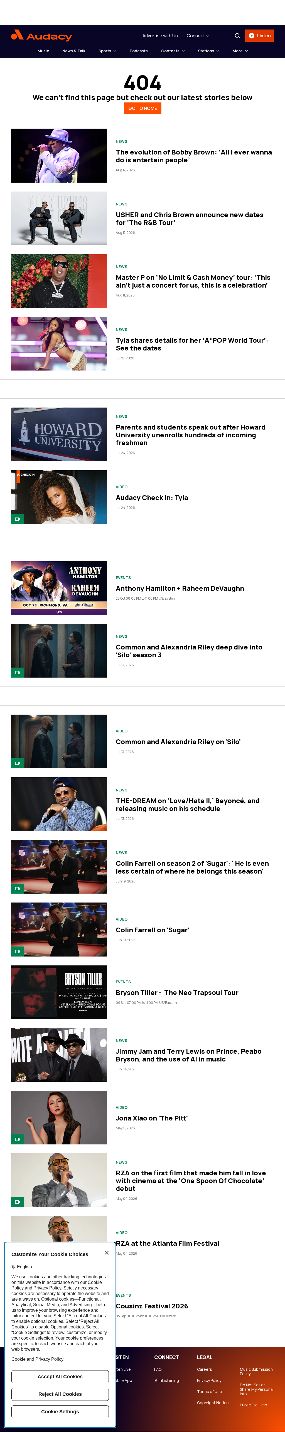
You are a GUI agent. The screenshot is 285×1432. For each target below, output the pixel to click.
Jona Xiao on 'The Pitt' (152, 1117)
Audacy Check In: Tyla (152, 497)
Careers (204, 1369)
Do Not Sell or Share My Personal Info (257, 1389)
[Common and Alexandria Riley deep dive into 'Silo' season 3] (59, 651)
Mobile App (121, 1380)
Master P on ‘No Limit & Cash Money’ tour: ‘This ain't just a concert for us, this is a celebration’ (193, 281)
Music (43, 50)
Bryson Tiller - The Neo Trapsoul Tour (177, 992)
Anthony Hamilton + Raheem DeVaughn (180, 588)
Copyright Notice (213, 1403)
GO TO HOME (142, 108)
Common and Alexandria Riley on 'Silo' (178, 741)
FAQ (157, 1369)
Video (121, 487)
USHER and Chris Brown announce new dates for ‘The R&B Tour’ (190, 218)
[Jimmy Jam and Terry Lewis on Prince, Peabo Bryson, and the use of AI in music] (59, 1055)
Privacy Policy (209, 1380)
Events (123, 577)
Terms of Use (209, 1391)
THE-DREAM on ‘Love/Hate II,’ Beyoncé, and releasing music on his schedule (188, 804)
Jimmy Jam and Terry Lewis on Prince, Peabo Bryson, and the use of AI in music (189, 1054)
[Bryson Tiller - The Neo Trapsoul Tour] (59, 992)
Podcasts (139, 50)
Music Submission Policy (256, 1371)
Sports (105, 50)
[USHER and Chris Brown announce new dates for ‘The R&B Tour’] (59, 218)
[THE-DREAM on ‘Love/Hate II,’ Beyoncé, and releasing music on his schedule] (59, 804)
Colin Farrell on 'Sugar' (152, 929)
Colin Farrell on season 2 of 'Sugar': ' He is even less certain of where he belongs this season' (192, 867)
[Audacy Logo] (41, 36)
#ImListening (166, 1380)
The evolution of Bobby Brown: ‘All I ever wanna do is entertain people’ (194, 155)
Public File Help (253, 1405)
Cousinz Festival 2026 (152, 1305)
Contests (170, 50)
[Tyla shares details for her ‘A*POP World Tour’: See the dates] (59, 344)
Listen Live (121, 1369)
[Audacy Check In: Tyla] (59, 497)
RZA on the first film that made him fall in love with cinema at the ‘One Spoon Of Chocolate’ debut (191, 1180)
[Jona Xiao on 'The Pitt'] (59, 1117)
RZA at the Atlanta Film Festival (167, 1243)
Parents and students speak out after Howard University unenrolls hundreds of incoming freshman (191, 434)
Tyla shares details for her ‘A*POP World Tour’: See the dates (192, 343)
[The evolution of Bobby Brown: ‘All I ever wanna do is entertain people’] (59, 155)
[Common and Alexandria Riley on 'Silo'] (59, 741)
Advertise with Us (160, 35)
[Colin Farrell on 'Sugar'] (59, 929)
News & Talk (73, 50)
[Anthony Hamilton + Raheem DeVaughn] (59, 588)
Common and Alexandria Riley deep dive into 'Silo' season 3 (189, 650)
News (121, 141)
